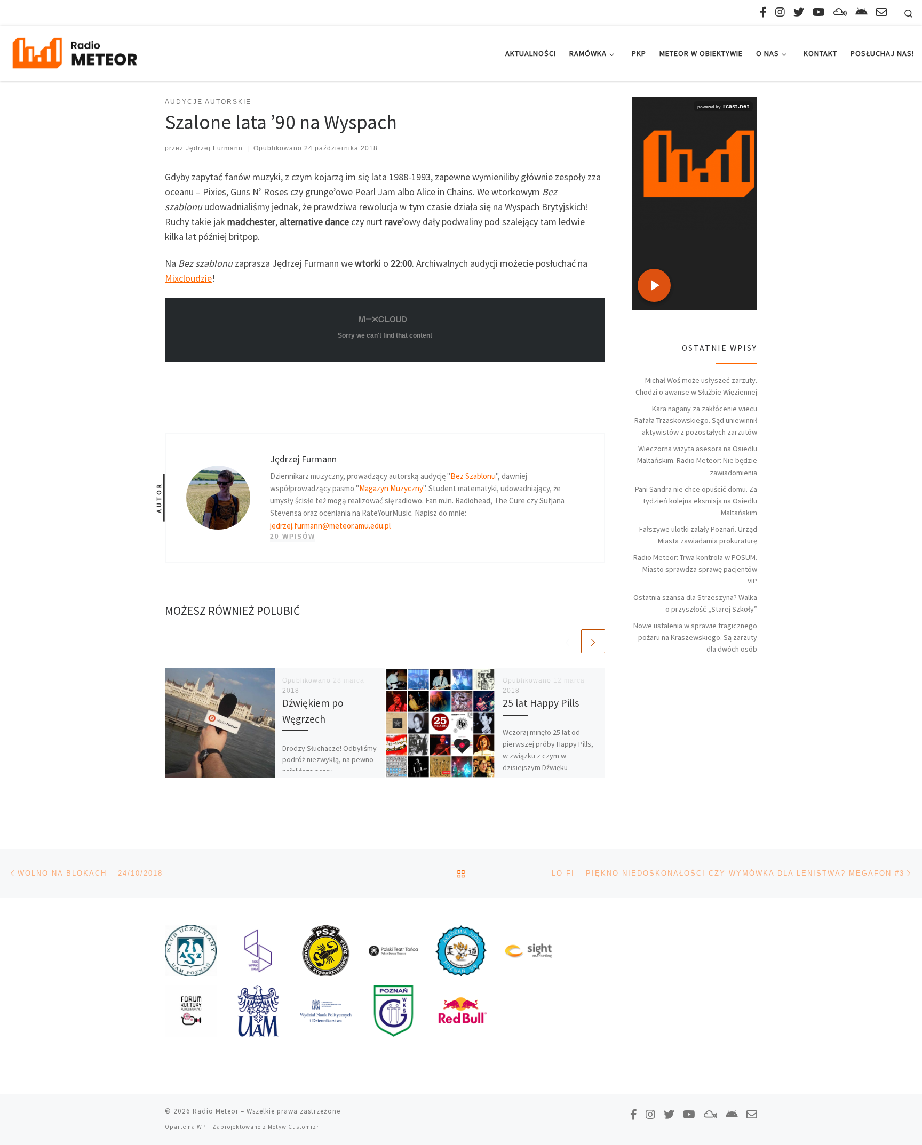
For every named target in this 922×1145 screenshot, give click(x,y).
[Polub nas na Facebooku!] (763, 12)
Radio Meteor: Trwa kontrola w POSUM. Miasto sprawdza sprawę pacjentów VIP (695, 569)
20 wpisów (292, 536)
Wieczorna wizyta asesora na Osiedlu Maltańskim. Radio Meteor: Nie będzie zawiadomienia (697, 460)
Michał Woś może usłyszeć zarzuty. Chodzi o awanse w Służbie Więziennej (696, 386)
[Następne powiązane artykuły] (593, 641)
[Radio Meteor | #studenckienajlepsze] (74, 51)
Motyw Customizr (293, 1127)
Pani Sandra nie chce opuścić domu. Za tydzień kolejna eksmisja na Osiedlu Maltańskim (696, 500)
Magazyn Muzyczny (391, 488)
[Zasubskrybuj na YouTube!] (819, 12)
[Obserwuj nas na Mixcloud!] (840, 12)
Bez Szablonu (473, 476)
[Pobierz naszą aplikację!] (861, 12)
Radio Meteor (216, 1111)
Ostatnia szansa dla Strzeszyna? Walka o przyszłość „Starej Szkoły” (695, 603)
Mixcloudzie (188, 278)
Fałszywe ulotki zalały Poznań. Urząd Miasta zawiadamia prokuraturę (698, 535)
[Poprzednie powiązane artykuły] (567, 641)
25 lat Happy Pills (541, 702)
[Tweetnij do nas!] (798, 12)
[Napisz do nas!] (881, 12)
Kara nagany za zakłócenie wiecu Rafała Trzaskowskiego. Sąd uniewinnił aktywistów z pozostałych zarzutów (695, 420)
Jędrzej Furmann (214, 148)
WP (201, 1127)
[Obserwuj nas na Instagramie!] (780, 12)
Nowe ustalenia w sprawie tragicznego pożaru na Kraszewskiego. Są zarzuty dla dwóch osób (695, 637)
